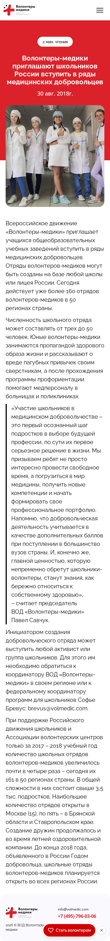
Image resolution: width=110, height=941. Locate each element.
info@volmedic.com (73, 909)
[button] (100, 10)
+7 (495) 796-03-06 (77, 916)
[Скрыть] (101, 930)
